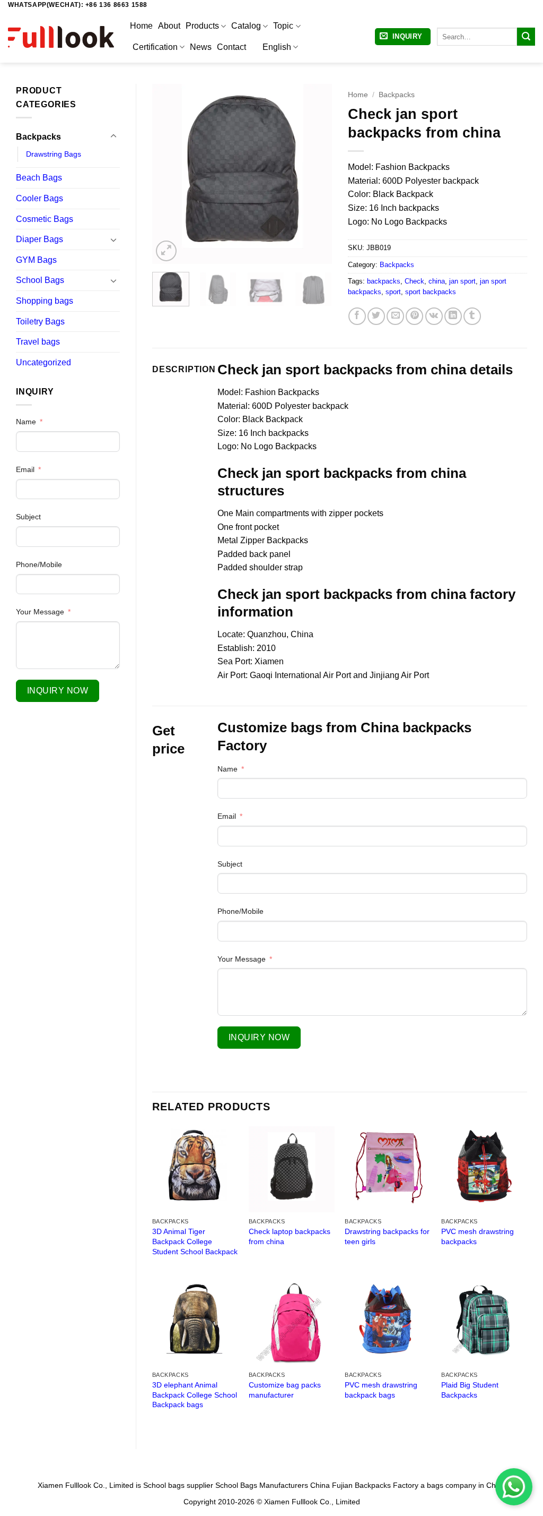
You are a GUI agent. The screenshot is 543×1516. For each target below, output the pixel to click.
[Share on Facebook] (357, 316)
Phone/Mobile (39, 564)
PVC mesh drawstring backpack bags (381, 1390)
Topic (283, 25)
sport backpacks (430, 292)
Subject (28, 516)
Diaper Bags (39, 239)
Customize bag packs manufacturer (285, 1390)
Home (141, 25)
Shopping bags (44, 300)
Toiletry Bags (40, 321)
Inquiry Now (57, 690)
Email (25, 469)
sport (393, 292)
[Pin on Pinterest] (414, 316)
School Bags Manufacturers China (272, 1485)
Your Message (40, 611)
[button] (403, 37)
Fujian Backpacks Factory (375, 1485)
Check (414, 281)
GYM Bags (36, 259)
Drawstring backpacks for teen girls (387, 1236)
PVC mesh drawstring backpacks (477, 1236)
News (201, 47)
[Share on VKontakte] (434, 316)
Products (202, 25)
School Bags (40, 280)
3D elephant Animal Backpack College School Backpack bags (194, 1395)
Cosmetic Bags (44, 219)
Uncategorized (43, 362)
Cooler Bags (39, 198)
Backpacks (38, 136)
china (436, 281)
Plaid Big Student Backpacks (469, 1390)
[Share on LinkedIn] (453, 316)
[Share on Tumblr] (472, 316)
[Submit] (526, 37)
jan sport (462, 281)
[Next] (315, 174)
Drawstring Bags (53, 154)
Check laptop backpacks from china (289, 1236)
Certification (155, 47)
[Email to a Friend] (395, 316)
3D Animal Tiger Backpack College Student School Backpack (195, 1241)
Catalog (246, 25)
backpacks (383, 281)
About (169, 25)
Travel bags (38, 341)
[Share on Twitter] (376, 316)
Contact (231, 47)
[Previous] (169, 174)
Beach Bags (39, 177)
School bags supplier (178, 1485)
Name (26, 421)
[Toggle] (113, 136)
